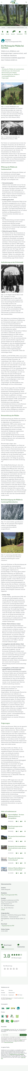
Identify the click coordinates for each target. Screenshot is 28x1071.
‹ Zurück (3, 27)
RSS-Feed (19, 995)
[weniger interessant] (7, 969)
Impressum (11, 995)
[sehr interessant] (16, 969)
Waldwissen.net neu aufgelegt (16, 1054)
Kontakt (3, 992)
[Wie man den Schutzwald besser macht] (4, 839)
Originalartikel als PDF (8, 925)
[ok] (10, 969)
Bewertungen (7, 946)
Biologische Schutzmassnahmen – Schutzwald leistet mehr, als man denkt (17, 848)
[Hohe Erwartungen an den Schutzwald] (4, 829)
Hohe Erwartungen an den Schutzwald (15, 827)
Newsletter (7, 1029)
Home (2, 990)
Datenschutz (12, 992)
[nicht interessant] (4, 969)
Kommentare (21, 946)
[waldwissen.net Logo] (14, 2)
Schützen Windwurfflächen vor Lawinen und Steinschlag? (16, 869)
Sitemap (11, 990)
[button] (26, 2)
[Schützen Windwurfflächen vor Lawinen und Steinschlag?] (4, 871)
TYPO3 (9, 999)
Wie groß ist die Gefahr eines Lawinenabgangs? (15, 859)
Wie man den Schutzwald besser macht (16, 837)
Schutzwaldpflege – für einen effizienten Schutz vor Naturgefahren (16, 816)
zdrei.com (21, 998)
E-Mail (3, 909)
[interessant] (13, 969)
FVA (16, 1041)
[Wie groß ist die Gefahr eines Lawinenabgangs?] (4, 861)
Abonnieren (23, 1035)
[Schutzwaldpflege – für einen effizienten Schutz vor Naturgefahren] (4, 818)
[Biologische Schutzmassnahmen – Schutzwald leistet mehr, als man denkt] (4, 850)
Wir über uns (4, 995)
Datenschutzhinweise (8, 1042)
